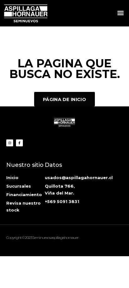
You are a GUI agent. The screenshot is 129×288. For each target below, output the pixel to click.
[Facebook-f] (19, 142)
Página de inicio (64, 99)
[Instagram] (9, 142)
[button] (121, 13)
